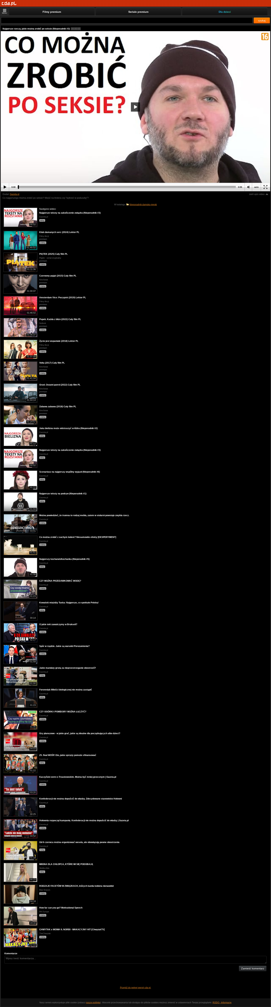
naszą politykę (93, 1002)
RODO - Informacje (222, 1002)
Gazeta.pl (14, 194)
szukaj (261, 20)
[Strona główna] (9, 3)
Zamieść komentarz (252, 968)
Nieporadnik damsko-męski (143, 204)
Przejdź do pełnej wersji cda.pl (135, 987)
